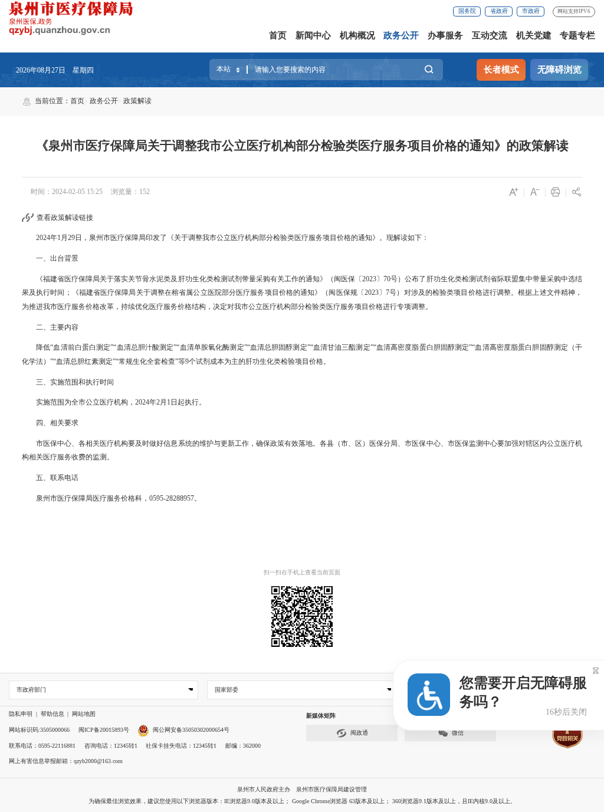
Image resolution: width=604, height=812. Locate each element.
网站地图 (84, 714)
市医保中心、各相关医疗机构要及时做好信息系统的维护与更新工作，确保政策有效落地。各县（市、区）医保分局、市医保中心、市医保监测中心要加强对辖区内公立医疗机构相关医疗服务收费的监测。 (302, 450)
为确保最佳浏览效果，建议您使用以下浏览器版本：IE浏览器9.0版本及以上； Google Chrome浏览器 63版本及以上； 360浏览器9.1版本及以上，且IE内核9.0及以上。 (302, 801)
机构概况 (357, 35)
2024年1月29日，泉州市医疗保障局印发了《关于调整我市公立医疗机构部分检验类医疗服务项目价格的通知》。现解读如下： (225, 238)
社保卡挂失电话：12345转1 (181, 745)
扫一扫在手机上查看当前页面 (302, 572)
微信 (458, 732)
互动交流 (489, 35)
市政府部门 (31, 689)
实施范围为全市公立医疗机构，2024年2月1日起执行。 (114, 402)
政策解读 (137, 101)
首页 (278, 35)
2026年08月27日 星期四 (55, 70)
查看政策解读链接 (65, 217)
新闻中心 (313, 35)
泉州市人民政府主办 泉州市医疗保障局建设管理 (302, 789)
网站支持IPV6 (573, 11)
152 (144, 192)
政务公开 (401, 35)
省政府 (499, 11)
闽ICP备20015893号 (103, 729)
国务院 (467, 11)
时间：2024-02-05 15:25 (67, 192)
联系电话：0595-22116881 (42, 745)
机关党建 (534, 35)
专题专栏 (577, 35)
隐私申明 (20, 714)
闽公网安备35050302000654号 (191, 729)
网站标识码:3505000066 (39, 729)
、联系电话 (61, 478)
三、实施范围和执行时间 (68, 382)
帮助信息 (52, 714)
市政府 (531, 11)
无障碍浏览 (559, 69)
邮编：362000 (243, 745)
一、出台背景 (50, 258)
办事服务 (445, 35)
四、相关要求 (50, 423)
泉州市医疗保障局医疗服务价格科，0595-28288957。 (111, 498)
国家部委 (226, 689)
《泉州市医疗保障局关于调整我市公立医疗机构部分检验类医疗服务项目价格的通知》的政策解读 (302, 145)
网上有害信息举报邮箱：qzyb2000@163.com (66, 761)
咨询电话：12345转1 (110, 745)
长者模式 (501, 69)
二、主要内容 (50, 327)
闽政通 (359, 732)
